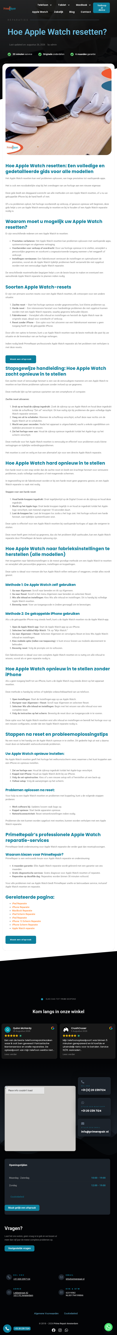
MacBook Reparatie (22, 910)
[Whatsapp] (108, 1327)
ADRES (17, 1289)
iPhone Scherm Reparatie (25, 924)
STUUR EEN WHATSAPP (93, 1106)
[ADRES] (9, 1292)
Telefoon (42, 5)
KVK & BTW (73, 1289)
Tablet (62, 5)
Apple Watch (40, 11)
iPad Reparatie (19, 903)
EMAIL (70, 1275)
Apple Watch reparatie (23, 928)
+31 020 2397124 (21, 1279)
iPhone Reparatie (20, 907)
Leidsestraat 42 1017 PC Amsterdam (23, 1294)
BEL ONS (85, 1086)
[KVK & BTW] (61, 1292)
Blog (72, 11)
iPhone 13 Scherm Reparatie (26, 921)
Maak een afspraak (21, 359)
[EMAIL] (61, 1277)
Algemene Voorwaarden (46, 1313)
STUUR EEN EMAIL (91, 1127)
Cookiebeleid (16, 1196)
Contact (86, 11)
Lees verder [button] (11, 1054)
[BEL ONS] (9, 1277)
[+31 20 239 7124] (7, 1328)
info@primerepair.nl (75, 1279)
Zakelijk (58, 11)
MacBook (81, 5)
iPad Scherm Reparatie (23, 914)
